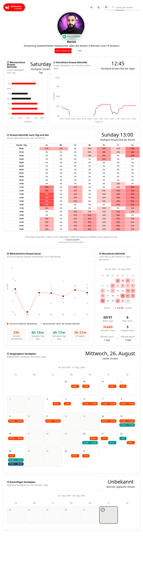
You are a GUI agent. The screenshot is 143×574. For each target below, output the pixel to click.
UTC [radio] (80, 50)
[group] (72, 50)
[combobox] (126, 7)
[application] (25, 102)
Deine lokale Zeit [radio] (63, 50)
